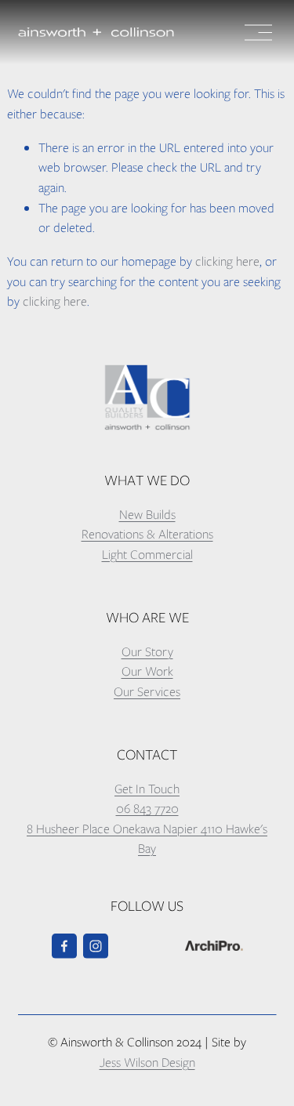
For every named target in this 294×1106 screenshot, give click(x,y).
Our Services (147, 692)
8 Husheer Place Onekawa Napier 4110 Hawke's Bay (147, 839)
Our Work (147, 671)
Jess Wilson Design (147, 1062)
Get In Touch (147, 789)
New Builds (147, 515)
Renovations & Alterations (147, 534)
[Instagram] (95, 946)
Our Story (147, 652)
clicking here (227, 261)
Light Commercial (147, 555)
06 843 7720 (147, 809)
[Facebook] (64, 946)
